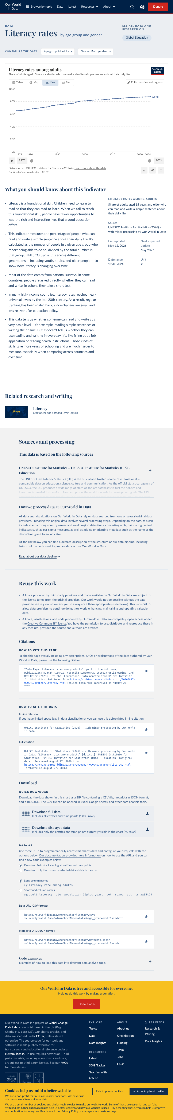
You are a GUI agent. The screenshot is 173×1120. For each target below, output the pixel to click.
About (107, 6)
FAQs (64, 1062)
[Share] (152, 170)
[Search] (132, 6)
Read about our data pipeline (38, 556)
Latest (72, 6)
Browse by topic (41, 6)
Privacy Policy (69, 1111)
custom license (14, 1054)
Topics (93, 1028)
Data (60, 6)
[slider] (31, 161)
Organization (125, 1035)
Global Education (137, 37)
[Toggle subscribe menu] (142, 7)
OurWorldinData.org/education (24, 172)
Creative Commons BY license (46, 623)
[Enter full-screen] (161, 170)
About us (123, 1028)
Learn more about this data (90, 168)
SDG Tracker (97, 1065)
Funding (122, 1043)
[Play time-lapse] (12, 161)
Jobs (120, 1057)
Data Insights (97, 1043)
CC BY (45, 172)
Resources (88, 6)
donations (60, 1096)
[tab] (17, 83)
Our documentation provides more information (70, 855)
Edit (147, 82)
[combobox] (132, 6)
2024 (159, 160)
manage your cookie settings (99, 1111)
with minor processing (122, 231)
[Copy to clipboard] (142, 671)
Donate (158, 6)
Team (120, 1050)
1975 (22, 160)
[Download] (144, 170)
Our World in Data (13, 6)
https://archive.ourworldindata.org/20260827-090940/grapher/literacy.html (77, 764)
